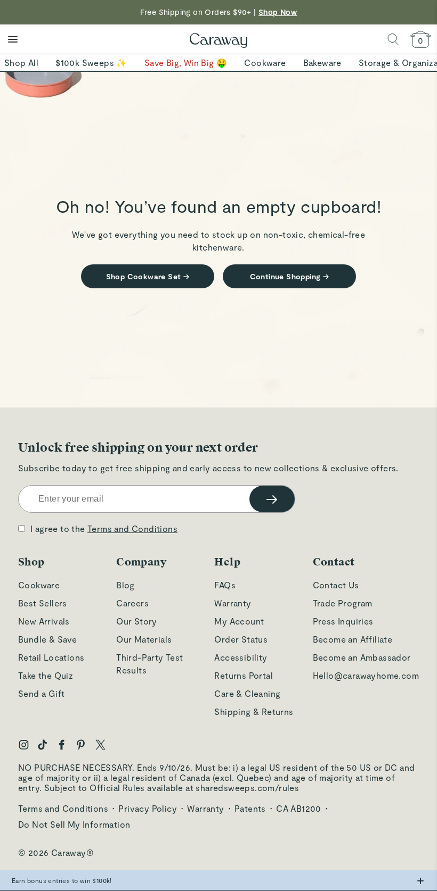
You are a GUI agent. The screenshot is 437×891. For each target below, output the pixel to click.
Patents (250, 808)
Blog (125, 585)
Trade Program (343, 603)
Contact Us (336, 585)
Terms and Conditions (132, 528)
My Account (239, 621)
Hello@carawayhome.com (366, 675)
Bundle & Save (47, 639)
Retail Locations (51, 657)
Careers (132, 603)
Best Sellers (42, 603)
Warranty (232, 603)
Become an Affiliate (353, 639)
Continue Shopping (289, 276)
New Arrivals (44, 621)
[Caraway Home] (218, 41)
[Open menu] (12, 39)
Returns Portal (243, 675)
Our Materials (144, 639)
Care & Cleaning (247, 693)
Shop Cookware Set (148, 276)
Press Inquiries (343, 621)
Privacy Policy (147, 808)
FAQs (225, 585)
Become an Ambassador (362, 657)
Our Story (136, 621)
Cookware (39, 585)
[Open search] (393, 39)
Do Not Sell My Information (74, 824)
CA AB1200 (298, 808)
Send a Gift (41, 693)
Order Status (241, 639)
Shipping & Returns (253, 711)
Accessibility (240, 657)
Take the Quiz (45, 675)
